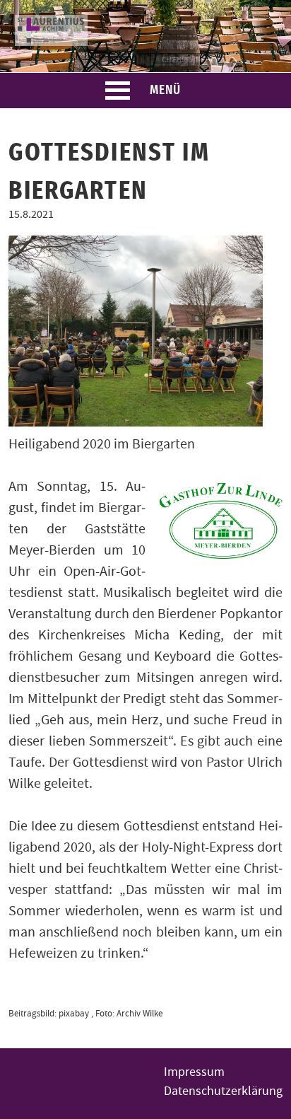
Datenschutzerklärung (223, 1091)
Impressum (194, 1072)
